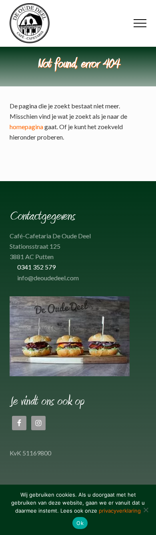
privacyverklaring (120, 510)
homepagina (26, 126)
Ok (80, 523)
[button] (140, 23)
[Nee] (146, 510)
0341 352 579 (36, 267)
